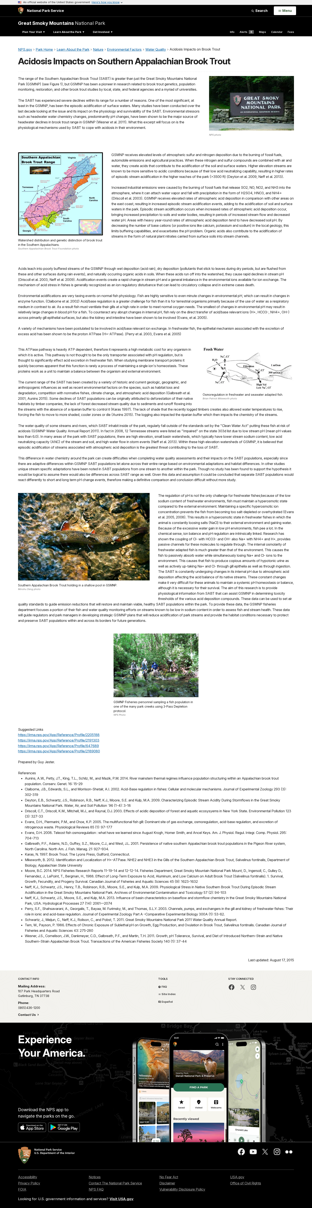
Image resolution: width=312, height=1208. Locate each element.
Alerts (246, 32)
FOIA (22, 1189)
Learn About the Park (67, 32)
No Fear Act (168, 1177)
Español (167, 1001)
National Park (61, 23)
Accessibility (27, 1177)
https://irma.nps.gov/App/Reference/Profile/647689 (58, 746)
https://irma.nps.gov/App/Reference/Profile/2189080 (59, 751)
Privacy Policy (29, 1183)
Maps (262, 32)
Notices (95, 1177)
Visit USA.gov (122, 1199)
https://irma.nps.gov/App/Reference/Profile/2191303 (58, 740)
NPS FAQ (96, 1189)
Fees (291, 32)
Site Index (168, 994)
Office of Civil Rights (245, 1183)
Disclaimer (167, 1183)
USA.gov (237, 1177)
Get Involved (101, 32)
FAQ (164, 986)
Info (232, 32)
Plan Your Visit (32, 32)
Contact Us (27, 1015)
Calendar (276, 32)
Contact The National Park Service (115, 1183)
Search (261, 10)
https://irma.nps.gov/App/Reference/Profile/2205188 (59, 735)
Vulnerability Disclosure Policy (182, 1189)
